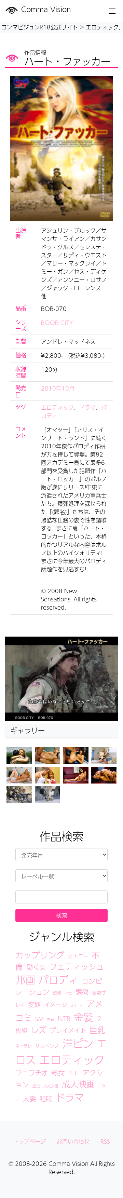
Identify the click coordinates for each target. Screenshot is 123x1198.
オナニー (78, 956)
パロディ (58, 979)
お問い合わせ (73, 1141)
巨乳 (97, 1030)
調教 (82, 992)
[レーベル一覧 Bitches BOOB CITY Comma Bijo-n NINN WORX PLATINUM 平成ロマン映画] (61, 875)
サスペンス (47, 1045)
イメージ (55, 1004)
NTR (64, 1018)
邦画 (25, 979)
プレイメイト (68, 1030)
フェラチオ (31, 1072)
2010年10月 (57, 388)
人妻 (29, 1098)
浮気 (68, 993)
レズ (38, 1030)
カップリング (40, 955)
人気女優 (50, 1086)
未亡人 (77, 1005)
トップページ (29, 1141)
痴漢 (57, 993)
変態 (34, 1004)
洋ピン (78, 1043)
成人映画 (78, 1083)
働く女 (36, 967)
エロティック (57, 407)
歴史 (36, 1086)
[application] (61, 679)
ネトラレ (23, 1046)
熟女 (58, 1072)
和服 (46, 1098)
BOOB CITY (57, 322)
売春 (50, 1019)
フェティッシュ (76, 966)
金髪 (83, 1016)
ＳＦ (73, 1073)
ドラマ (87, 407)
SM (39, 1019)
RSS (105, 1141)
